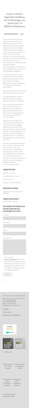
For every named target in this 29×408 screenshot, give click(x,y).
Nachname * (6, 222)
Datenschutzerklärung (10, 259)
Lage (21, 34)
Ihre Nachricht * (7, 238)
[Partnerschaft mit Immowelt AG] (8, 343)
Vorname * (6, 215)
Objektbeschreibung (11, 34)
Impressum (7, 312)
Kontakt (6, 309)
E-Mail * (5, 230)
